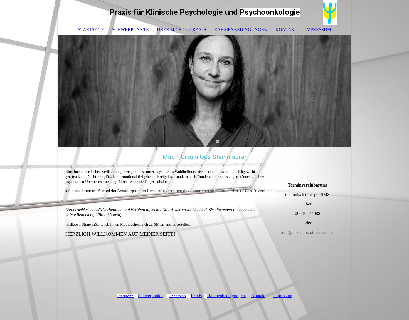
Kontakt (286, 29)
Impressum (318, 29)
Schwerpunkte (130, 29)
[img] (330, 12)
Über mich (169, 29)
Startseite (91, 29)
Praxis (198, 29)
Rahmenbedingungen (240, 29)
